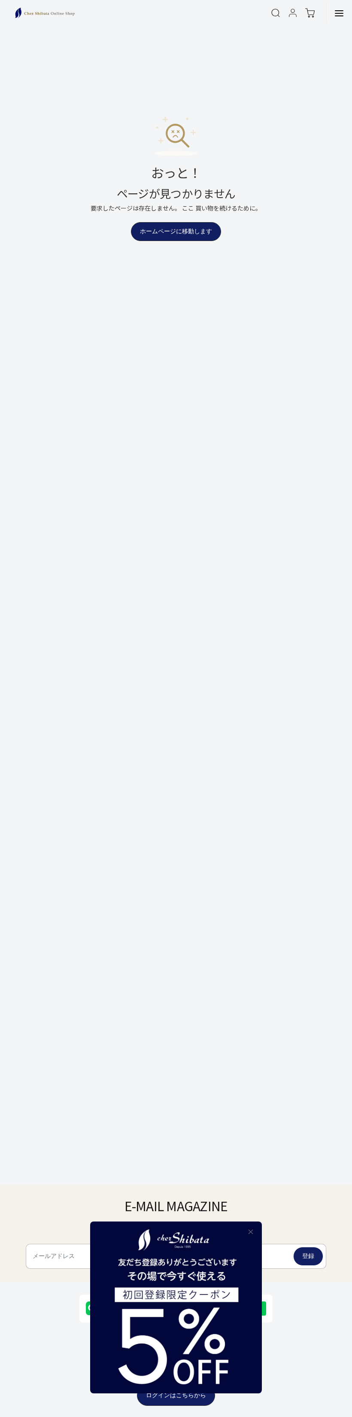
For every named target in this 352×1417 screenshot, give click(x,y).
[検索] (275, 13)
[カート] (310, 13)
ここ (188, 208)
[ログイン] (292, 13)
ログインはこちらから (176, 1395)
